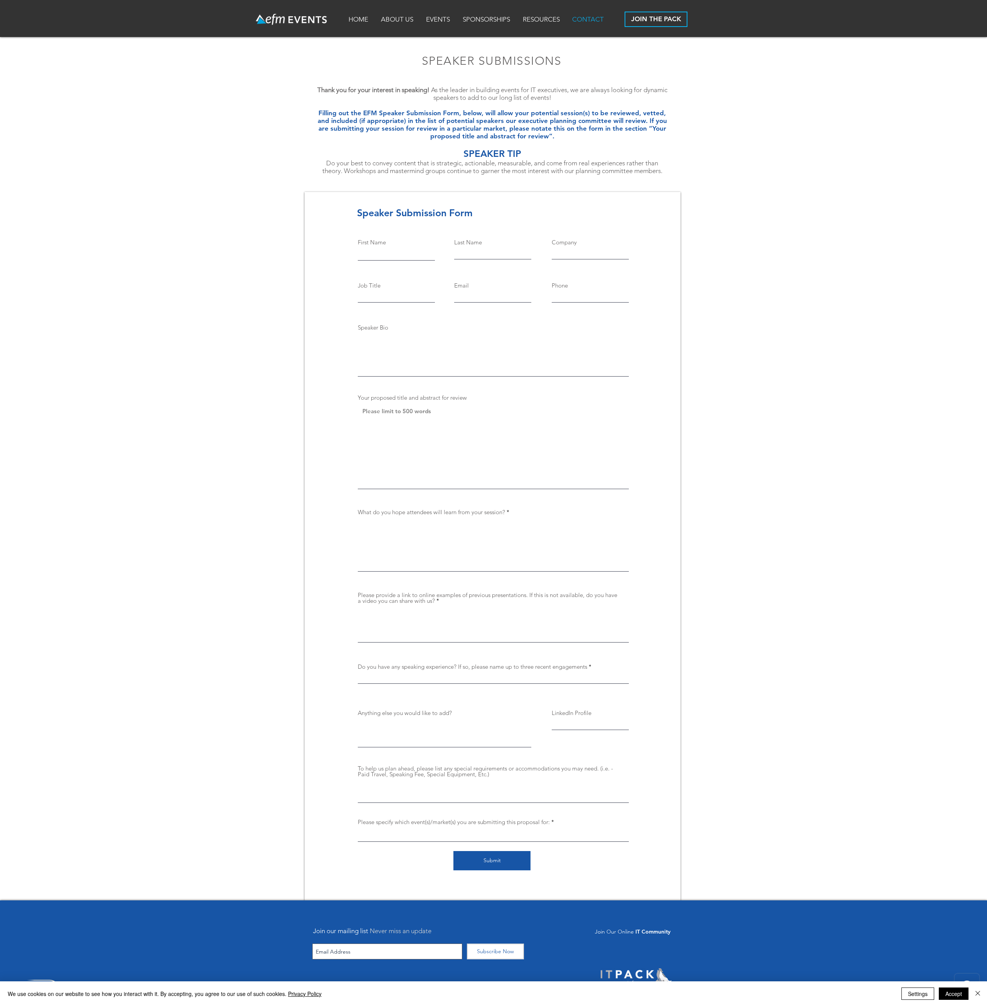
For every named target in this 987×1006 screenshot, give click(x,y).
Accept (953, 994)
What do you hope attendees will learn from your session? (431, 512)
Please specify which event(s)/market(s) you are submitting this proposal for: (454, 822)
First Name (372, 242)
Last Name (468, 242)
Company (564, 242)
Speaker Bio (373, 327)
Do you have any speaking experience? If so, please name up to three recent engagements (472, 667)
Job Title (369, 285)
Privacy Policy (305, 994)
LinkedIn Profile (571, 713)
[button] (541, 19)
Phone (560, 285)
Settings (918, 994)
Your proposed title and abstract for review (412, 397)
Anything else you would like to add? (405, 713)
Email (461, 285)
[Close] (977, 993)
